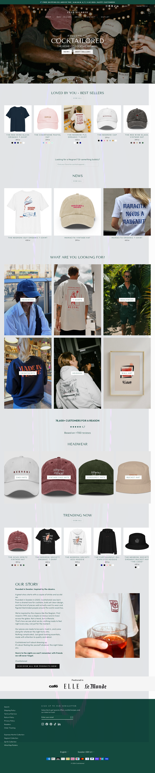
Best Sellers (64, 17)
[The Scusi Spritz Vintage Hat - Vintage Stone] (18, 565)
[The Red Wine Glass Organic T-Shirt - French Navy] (15, 143)
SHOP (48, 17)
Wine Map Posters (11, 745)
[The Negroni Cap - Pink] (104, 141)
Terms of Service (10, 714)
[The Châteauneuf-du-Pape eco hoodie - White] (113, 565)
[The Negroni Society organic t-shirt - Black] (46, 565)
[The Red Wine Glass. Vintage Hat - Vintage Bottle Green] (143, 143)
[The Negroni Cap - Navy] (102, 141)
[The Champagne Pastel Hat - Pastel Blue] (43, 143)
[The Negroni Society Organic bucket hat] (136, 567)
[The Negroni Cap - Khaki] (113, 141)
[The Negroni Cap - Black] (99, 141)
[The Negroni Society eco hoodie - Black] (76, 565)
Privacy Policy (9, 721)
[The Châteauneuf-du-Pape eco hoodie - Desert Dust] (110, 565)
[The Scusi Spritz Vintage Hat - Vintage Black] (12, 565)
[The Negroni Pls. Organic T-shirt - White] (75, 143)
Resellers (7, 724)
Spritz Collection (10, 742)
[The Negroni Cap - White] (116, 141)
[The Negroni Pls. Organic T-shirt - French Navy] (80, 143)
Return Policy (9, 717)
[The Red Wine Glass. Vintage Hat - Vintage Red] (134, 143)
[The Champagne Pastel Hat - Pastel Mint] (52, 143)
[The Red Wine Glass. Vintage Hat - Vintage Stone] (137, 143)
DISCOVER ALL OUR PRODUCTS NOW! (37, 666)
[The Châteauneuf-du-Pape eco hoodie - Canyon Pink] (107, 565)
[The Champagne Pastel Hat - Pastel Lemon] (49, 143)
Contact (90, 17)
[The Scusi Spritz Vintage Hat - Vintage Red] (15, 565)
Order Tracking (9, 728)
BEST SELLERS (83, 52)
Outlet (105, 17)
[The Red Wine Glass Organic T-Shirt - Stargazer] (18, 143)
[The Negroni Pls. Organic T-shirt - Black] (77, 143)
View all (77, 98)
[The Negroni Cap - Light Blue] (110, 141)
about (78, 17)
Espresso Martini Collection (14, 735)
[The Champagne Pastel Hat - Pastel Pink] (46, 143)
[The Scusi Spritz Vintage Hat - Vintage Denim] (21, 565)
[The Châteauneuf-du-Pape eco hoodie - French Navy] (102, 565)
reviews (86, 432)
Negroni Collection (11, 738)
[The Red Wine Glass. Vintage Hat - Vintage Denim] (140, 143)
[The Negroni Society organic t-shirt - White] (49, 565)
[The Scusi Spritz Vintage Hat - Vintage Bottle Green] (24, 565)
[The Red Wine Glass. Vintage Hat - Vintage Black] (131, 143)
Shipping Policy (10, 710)
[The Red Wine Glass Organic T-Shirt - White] (24, 143)
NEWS (67, 52)
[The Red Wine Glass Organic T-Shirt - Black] (12, 143)
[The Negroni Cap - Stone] (107, 141)
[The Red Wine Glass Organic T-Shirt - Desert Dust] (21, 143)
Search (6, 707)
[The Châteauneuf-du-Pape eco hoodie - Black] (104, 565)
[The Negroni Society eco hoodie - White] (79, 565)
